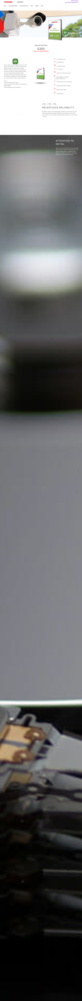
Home (5, 5)
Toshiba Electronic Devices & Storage (71, 2)
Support (37, 5)
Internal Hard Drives (24, 5)
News (31, 5)
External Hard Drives (13, 5)
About (42, 5)
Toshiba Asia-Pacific (74, 0)
